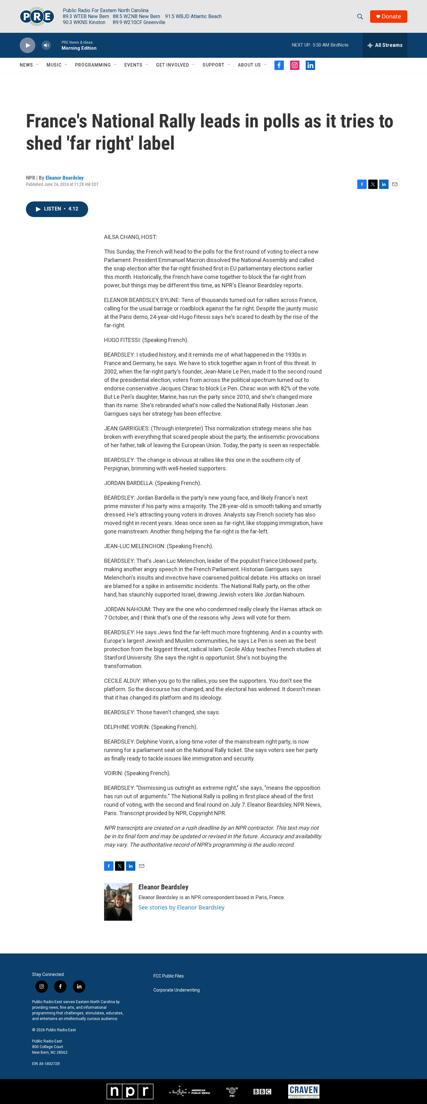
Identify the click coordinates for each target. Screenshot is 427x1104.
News (26, 64)
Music (54, 64)
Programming (93, 64)
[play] (28, 45)
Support (213, 64)
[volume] (46, 45)
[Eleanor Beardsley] (118, 902)
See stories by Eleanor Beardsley (181, 907)
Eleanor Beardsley (65, 178)
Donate (391, 16)
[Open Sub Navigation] (37, 64)
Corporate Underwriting (176, 990)
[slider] (56, 45)
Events (133, 64)
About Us (249, 64)
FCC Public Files (168, 976)
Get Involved (172, 64)
